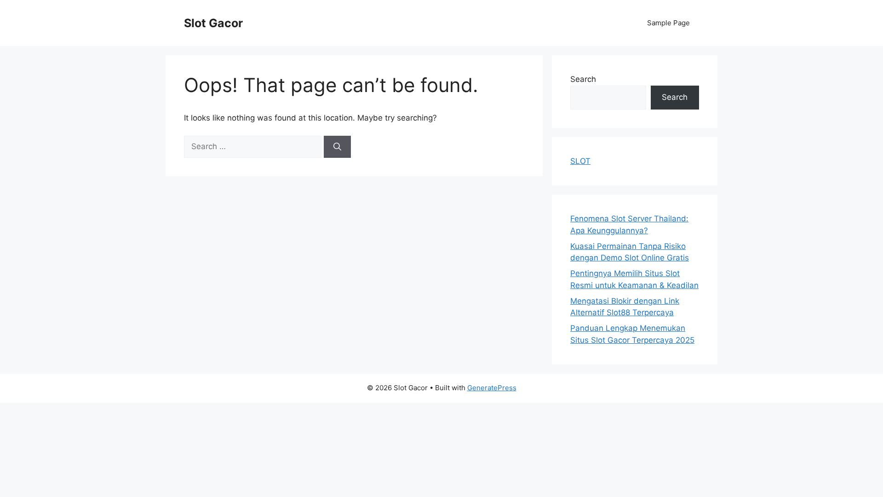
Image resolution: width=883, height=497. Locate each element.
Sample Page (668, 22)
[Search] (337, 147)
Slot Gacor (213, 23)
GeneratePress (491, 387)
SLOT (580, 161)
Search (583, 79)
